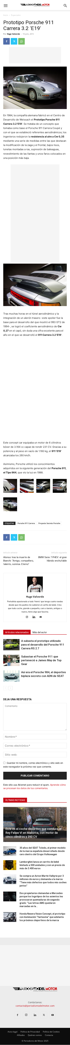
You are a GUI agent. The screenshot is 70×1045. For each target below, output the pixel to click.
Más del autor (40, 632)
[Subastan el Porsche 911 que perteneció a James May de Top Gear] (11, 660)
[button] (5, 5)
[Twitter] (14, 41)
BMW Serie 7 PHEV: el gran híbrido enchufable (52, 559)
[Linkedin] (35, 617)
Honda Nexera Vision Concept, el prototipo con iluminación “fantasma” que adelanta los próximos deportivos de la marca (42, 917)
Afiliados (21, 1035)
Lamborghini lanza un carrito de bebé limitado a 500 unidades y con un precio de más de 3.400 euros (42, 865)
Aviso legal (12, 1031)
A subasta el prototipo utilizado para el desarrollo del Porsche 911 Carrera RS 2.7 (42, 644)
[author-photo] (35, 592)
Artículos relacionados (17, 632)
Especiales (16, 15)
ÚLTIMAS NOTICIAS (15, 800)
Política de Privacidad (30, 1031)
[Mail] (42, 617)
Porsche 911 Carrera (26, 523)
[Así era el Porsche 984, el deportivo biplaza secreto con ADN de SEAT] (11, 676)
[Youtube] (52, 1015)
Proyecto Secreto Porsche (49, 523)
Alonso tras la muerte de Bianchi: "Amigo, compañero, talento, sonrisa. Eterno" (18, 561)
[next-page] (10, 688)
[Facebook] (6, 41)
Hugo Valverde (13, 34)
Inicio (5, 15)
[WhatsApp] (21, 41)
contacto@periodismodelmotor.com (35, 1005)
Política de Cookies (51, 1031)
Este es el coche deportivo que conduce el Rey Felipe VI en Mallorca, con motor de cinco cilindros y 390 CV (34, 832)
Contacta (49, 1035)
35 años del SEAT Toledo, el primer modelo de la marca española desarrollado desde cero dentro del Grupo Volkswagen (43, 851)
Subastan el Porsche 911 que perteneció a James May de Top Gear (41, 660)
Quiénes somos (35, 1035)
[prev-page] (5, 688)
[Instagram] (28, 617)
